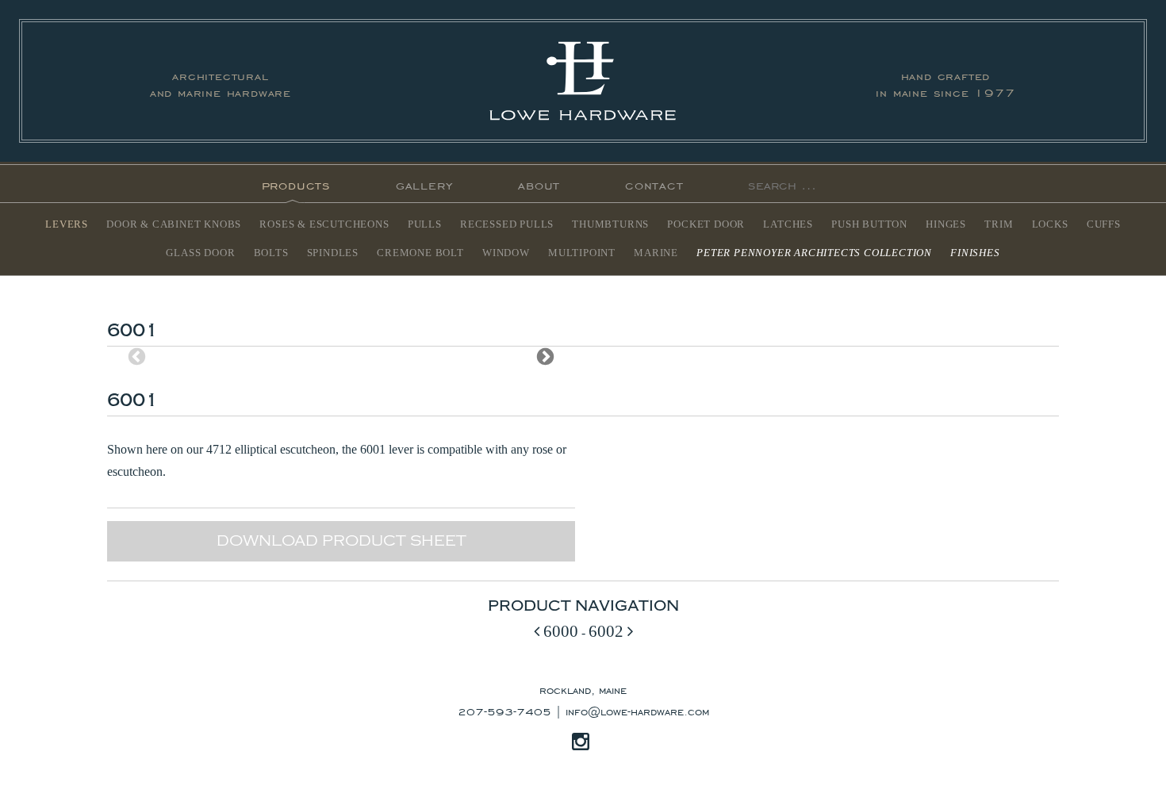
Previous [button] (137, 356)
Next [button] (545, 356)
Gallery (425, 183)
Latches (788, 224)
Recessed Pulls (507, 224)
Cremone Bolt (420, 253)
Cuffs (1104, 224)
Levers (66, 224)
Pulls (425, 224)
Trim (998, 224)
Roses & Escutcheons (324, 224)
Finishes (974, 253)
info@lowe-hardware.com (637, 710)
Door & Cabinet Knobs (173, 224)
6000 (558, 631)
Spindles (333, 253)
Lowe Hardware (583, 81)
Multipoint (582, 253)
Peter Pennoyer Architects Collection (814, 253)
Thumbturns (610, 224)
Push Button (869, 224)
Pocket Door (706, 224)
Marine (656, 253)
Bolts (271, 253)
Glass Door (200, 253)
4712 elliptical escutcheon (271, 449)
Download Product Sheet (341, 541)
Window (506, 253)
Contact (654, 183)
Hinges (946, 224)
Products (296, 183)
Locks (1050, 224)
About (539, 183)
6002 (608, 631)
